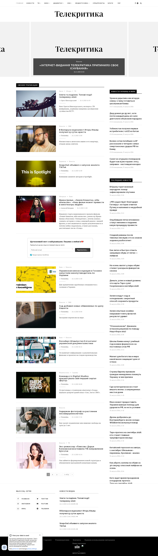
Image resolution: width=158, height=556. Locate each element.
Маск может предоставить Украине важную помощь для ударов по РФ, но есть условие (125, 405)
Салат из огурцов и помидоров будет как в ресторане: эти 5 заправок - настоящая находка (125, 161)
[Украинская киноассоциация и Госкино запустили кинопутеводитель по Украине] (36, 279)
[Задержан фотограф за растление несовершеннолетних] (36, 420)
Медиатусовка (81, 3)
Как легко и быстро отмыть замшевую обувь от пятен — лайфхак (124, 253)
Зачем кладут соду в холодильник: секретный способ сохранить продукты (124, 298)
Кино (46, 3)
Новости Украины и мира (123, 91)
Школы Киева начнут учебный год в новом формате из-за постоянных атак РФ (124, 344)
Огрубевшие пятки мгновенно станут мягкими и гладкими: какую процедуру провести (124, 222)
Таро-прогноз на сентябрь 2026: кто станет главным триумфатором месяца (126, 435)
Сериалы (75, 373)
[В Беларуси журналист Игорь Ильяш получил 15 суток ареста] (36, 138)
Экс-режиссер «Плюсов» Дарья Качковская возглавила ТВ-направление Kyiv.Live (81, 448)
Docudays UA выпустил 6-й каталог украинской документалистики (78, 342)
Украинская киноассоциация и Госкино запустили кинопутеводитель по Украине (80, 273)
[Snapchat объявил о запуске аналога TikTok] (36, 174)
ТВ (38, 3)
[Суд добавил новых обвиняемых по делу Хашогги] (36, 315)
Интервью (62, 196)
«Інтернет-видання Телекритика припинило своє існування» (79, 67)
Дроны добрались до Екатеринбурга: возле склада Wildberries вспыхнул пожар (124, 420)
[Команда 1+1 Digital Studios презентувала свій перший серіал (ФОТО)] (36, 385)
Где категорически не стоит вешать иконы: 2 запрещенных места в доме (125, 389)
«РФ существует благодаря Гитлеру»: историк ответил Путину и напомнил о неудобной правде (126, 206)
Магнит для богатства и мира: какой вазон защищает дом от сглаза (125, 359)
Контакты (77, 540)
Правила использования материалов (99, 540)
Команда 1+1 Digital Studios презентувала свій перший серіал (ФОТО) (77, 378)
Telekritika (64, 135)
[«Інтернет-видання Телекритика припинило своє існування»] (79, 49)
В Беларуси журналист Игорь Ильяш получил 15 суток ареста (79, 131)
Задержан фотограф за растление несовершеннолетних (78, 412)
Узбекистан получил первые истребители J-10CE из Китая (124, 129)
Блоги (110, 3)
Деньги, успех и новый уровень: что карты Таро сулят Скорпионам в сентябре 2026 (125, 283)
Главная (19, 3)
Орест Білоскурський (69, 100)
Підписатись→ (82, 250)
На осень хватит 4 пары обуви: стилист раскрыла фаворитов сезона (125, 268)
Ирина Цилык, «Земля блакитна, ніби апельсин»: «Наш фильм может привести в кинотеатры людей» (81, 202)
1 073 (66, 474)
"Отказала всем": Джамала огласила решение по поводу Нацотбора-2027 (124, 329)
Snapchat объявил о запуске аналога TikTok (78, 524)
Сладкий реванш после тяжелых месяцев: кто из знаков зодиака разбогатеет (126, 238)
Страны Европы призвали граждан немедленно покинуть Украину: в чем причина (125, 374)
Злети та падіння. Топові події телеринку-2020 (75, 96)
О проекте (47, 540)
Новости (30, 3)
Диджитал (57, 3)
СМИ (69, 3)
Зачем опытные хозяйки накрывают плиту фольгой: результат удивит (123, 313)
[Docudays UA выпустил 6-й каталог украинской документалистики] (36, 350)
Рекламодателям (62, 540)
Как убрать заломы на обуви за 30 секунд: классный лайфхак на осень (126, 465)
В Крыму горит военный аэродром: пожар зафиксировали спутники (122, 189)
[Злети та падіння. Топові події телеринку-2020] (36, 103)
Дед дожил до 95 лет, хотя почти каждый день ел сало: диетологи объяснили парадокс (126, 116)
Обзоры (68, 91)
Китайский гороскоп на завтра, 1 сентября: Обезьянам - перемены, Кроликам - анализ (125, 450)
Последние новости (121, 180)
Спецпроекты (99, 3)
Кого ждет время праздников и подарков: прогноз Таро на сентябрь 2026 (124, 480)
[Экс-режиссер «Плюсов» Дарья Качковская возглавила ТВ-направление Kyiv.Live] (36, 455)
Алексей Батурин (67, 208)
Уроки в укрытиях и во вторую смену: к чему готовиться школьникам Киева (124, 101)
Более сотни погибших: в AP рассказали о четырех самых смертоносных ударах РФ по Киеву (124, 145)
